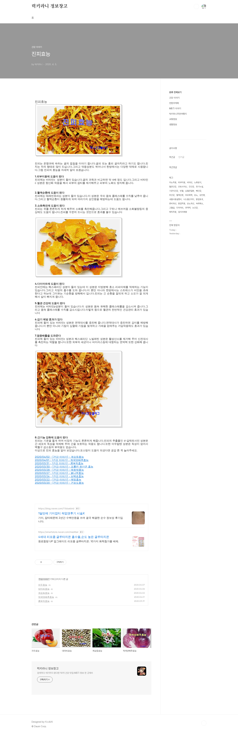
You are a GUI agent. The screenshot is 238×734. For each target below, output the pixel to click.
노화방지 (197, 182)
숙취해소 (199, 203)
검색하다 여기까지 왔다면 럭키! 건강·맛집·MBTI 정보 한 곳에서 (65, 673)
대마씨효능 (44, 588)
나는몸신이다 (188, 199)
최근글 (172, 157)
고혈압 (172, 208)
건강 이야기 (44, 579)
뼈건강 (198, 191)
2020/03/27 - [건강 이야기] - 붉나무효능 (59, 473)
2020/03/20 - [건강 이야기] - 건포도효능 (59, 482)
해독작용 (172, 212)
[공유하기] (45, 562)
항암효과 (199, 199)
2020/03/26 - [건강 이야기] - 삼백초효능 (59, 476)
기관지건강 (173, 191)
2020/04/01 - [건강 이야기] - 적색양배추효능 (62, 460)
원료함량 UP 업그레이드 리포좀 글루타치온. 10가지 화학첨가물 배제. (78, 541)
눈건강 (195, 208)
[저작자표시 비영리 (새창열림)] (69, 562)
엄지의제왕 (182, 212)
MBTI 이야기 (175, 108)
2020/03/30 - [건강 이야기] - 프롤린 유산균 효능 (64, 466)
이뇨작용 (172, 182)
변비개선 (172, 203)
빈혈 (181, 191)
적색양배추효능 (46, 597)
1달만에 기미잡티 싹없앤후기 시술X (61, 513)
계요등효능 (44, 593)
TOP (203, 723)
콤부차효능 (44, 601)
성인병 (202, 195)
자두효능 (42, 584)
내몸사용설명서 (175, 199)
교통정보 (173, 119)
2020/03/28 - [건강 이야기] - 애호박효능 (59, 469)
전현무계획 (174, 103)
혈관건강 (172, 186)
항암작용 (181, 203)
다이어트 (179, 208)
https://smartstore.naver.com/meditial (58, 532)
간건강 (191, 186)
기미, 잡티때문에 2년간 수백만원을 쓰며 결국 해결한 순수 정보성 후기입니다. (80, 519)
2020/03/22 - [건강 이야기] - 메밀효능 (58, 479)
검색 (196, 6)
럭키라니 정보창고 (50, 6)
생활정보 (173, 124)
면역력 (188, 208)
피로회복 (188, 195)
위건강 (172, 195)
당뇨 (196, 195)
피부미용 (181, 182)
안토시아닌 (182, 186)
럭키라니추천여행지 (178, 113)
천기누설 (199, 186)
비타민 (189, 182)
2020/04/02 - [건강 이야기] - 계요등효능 (59, 456)
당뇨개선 (190, 203)
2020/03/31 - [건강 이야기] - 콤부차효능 (59, 463)
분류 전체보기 (175, 92)
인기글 (181, 157)
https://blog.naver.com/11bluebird (56, 508)
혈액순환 (179, 195)
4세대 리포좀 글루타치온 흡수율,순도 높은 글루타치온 (73, 537)
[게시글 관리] (49, 562)
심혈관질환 (189, 191)
